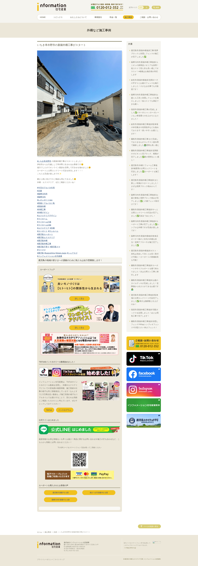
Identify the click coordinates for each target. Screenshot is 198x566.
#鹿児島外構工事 (44, 243)
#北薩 (39, 191)
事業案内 (98, 17)
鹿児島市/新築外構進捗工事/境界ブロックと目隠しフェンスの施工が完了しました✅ (145, 53)
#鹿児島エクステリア (46, 237)
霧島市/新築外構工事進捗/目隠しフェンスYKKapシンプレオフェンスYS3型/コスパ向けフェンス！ (145, 324)
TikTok (49, 410)
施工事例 (128, 17)
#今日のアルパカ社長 (46, 187)
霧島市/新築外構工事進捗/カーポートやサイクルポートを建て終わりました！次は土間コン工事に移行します (145, 270)
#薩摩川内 (41, 197)
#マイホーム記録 (44, 225)
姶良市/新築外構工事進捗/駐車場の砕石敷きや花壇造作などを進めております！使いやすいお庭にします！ (145, 129)
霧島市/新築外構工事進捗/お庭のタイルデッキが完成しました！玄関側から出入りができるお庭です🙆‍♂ (145, 285)
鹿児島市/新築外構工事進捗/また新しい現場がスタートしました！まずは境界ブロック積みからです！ (145, 185)
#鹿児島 (40, 253)
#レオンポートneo (44, 200)
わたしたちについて (78, 17)
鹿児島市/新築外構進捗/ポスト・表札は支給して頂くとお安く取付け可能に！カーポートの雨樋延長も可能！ (145, 255)
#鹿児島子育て (43, 247)
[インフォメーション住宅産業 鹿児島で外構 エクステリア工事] (51, 7)
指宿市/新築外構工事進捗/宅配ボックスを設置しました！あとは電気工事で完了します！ (145, 312)
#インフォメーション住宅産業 (49, 256)
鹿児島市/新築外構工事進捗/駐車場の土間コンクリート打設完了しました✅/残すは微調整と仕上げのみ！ (145, 299)
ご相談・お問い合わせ (149, 17)
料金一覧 (113, 17)
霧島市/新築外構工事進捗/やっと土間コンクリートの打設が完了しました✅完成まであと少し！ (145, 212)
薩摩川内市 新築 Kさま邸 (61, 500)
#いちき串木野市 (44, 161)
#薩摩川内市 (42, 194)
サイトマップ (60, 559)
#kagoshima (49, 253)
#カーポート (42, 231)
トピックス (58, 17)
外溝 (130, 44)
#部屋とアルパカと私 (46, 203)
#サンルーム (53, 231)
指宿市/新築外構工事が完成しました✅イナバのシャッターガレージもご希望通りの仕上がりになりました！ (145, 114)
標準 (141, 7)
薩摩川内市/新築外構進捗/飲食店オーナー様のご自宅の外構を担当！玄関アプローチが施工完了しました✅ (145, 240)
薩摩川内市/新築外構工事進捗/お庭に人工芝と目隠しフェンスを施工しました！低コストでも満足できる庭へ (145, 99)
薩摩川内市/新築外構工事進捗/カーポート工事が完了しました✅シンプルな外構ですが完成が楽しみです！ (145, 226)
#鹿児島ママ (55, 247)
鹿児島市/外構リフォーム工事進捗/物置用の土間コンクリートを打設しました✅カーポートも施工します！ (145, 170)
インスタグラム (64, 410)
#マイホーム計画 (44, 222)
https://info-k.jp (131, 548)
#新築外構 (41, 206)
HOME (43, 17)
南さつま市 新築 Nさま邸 (99, 493)
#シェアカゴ (72, 253)
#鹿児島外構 (42, 240)
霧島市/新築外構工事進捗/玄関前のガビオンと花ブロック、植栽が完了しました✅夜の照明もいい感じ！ (145, 155)
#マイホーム (42, 219)
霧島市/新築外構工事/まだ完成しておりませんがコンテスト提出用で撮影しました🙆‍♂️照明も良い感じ (145, 142)
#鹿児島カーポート (45, 234)
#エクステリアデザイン (47, 215)
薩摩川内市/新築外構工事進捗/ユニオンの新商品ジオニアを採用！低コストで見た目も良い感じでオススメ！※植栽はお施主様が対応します (145, 68)
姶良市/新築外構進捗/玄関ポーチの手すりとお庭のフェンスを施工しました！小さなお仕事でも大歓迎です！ (145, 84)
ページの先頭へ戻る (151, 526)
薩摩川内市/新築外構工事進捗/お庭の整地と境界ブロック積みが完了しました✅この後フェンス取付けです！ (145, 199)
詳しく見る (79, 298)
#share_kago (60, 253)
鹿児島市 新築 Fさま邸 (61, 493)
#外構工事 (41, 209)
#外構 (52, 228)
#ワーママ (41, 250)
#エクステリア (43, 228)
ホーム (39, 532)
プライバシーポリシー (45, 559)
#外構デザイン (43, 212)
